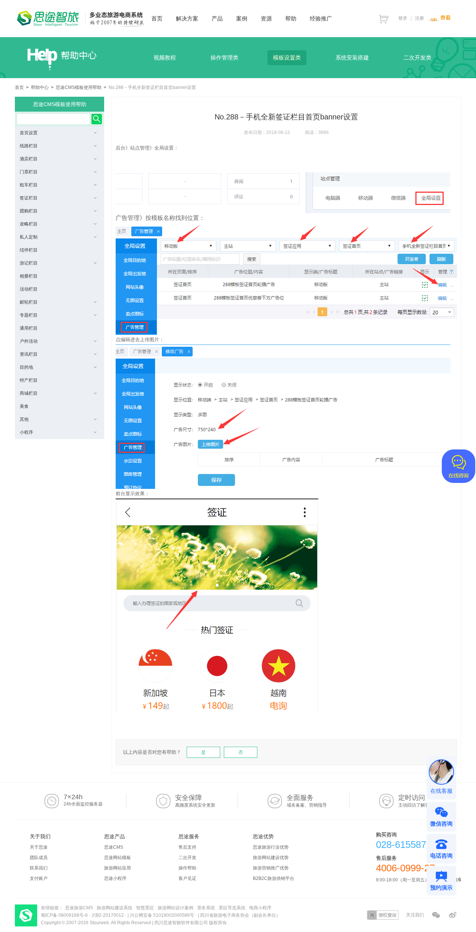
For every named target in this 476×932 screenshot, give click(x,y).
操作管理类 (224, 57)
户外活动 (29, 341)
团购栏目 (29, 211)
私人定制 (29, 237)
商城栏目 (29, 393)
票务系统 (206, 907)
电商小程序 (260, 907)
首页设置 (29, 132)
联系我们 (39, 868)
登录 (402, 18)
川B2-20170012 (108, 915)
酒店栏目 (29, 158)
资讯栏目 (29, 354)
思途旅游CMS (79, 907)
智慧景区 (145, 907)
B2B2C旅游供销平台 (273, 878)
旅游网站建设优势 (271, 857)
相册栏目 (29, 276)
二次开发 (187, 857)
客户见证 (187, 878)
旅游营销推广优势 (271, 868)
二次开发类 (417, 57)
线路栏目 (29, 145)
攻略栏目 (29, 224)
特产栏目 (29, 380)
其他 (24, 419)
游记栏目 (29, 263)
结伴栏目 (29, 250)
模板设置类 (287, 57)
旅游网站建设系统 (114, 907)
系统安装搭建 (352, 57)
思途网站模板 (117, 857)
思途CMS (113, 847)
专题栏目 (29, 315)
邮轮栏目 (29, 302)
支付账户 (39, 878)
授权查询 (383, 915)
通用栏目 (29, 328)
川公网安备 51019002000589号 (162, 915)
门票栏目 (29, 171)
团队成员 (39, 857)
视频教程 (165, 57)
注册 (419, 18)
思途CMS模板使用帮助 (79, 87)
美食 (24, 406)
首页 (19, 87)
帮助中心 (40, 87)
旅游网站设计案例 (175, 907)
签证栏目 (29, 198)
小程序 (26, 432)
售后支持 (187, 847)
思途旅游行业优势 (271, 847)
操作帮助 (187, 868)
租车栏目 (29, 185)
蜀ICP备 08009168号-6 (65, 915)
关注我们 (415, 914)
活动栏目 (29, 289)
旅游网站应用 (117, 868)
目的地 (26, 367)
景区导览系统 (232, 907)
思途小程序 (115, 878)
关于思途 (39, 847)
